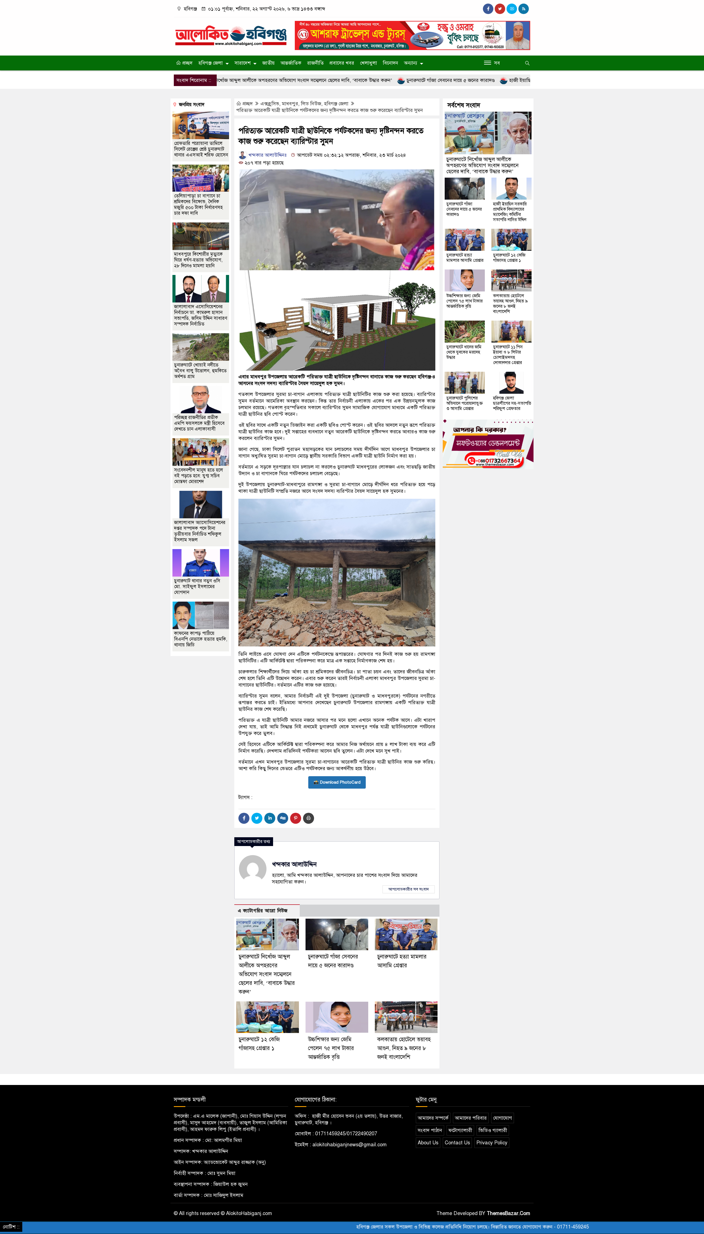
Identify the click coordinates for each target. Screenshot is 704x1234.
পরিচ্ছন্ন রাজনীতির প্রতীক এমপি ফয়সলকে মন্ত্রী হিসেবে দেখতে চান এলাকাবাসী (199, 423)
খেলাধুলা (368, 63)
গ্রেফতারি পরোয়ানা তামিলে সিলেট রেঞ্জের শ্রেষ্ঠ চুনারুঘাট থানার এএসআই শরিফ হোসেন (201, 149)
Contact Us (457, 1143)
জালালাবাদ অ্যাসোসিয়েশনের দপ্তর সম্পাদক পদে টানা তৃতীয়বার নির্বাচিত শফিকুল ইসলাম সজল (200, 531)
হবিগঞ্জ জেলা (210, 63)
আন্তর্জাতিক (290, 63)
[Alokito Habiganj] (231, 33)
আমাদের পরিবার (471, 1118)
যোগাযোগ (502, 1118)
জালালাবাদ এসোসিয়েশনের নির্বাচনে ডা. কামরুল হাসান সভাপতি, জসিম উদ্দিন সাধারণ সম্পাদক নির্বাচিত (200, 315)
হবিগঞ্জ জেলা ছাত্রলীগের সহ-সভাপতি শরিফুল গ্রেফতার (512, 403)
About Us (428, 1143)
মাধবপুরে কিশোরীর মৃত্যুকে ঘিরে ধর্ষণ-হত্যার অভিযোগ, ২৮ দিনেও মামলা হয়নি (198, 260)
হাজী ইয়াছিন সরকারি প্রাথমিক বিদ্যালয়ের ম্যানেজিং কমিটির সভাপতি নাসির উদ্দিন (519, 80)
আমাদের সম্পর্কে (433, 1118)
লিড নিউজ (311, 104)
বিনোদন (390, 63)
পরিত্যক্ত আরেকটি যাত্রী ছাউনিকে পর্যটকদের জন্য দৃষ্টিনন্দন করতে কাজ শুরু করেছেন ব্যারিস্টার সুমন (329, 110)
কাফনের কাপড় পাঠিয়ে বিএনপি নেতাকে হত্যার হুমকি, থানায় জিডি (200, 639)
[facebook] (488, 9)
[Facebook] (243, 818)
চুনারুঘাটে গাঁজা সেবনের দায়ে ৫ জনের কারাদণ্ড (383, 80)
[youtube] (512, 9)
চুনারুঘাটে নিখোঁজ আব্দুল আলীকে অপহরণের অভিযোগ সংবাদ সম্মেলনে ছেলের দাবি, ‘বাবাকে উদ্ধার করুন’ (225, 80)
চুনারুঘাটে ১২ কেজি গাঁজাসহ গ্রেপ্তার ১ (509, 257)
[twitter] (500, 9)
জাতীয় (268, 63)
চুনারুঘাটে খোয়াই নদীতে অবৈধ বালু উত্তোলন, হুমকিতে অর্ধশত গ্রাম (200, 370)
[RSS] (523, 9)
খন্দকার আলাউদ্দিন (294, 864)
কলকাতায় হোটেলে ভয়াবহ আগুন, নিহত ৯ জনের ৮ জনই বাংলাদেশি (404, 1048)
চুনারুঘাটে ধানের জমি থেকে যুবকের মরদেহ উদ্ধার (464, 352)
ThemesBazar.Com (508, 1213)
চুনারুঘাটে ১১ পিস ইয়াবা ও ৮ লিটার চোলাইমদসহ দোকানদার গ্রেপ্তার (508, 354)
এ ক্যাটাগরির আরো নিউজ (263, 911)
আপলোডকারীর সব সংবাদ (408, 889)
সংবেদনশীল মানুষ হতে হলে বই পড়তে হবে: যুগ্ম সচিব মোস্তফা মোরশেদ (198, 475)
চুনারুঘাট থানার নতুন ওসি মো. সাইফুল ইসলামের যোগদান (197, 586)
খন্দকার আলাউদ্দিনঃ (267, 155)
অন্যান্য (410, 63)
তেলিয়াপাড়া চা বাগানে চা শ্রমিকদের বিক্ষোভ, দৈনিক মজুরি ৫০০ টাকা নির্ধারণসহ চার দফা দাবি (198, 204)
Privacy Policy (491, 1143)
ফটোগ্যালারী (460, 1130)
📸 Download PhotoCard (337, 782)
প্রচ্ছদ (187, 63)
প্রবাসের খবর (341, 63)
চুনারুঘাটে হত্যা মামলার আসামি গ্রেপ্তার (464, 257)
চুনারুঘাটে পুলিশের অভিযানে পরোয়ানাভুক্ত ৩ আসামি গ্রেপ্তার (464, 403)
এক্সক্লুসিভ (269, 104)
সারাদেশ (243, 63)
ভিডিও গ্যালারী (493, 1130)
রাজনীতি (315, 63)
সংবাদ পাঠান (430, 1130)
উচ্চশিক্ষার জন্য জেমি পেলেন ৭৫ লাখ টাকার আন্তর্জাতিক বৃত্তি (331, 1048)
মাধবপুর (290, 104)
